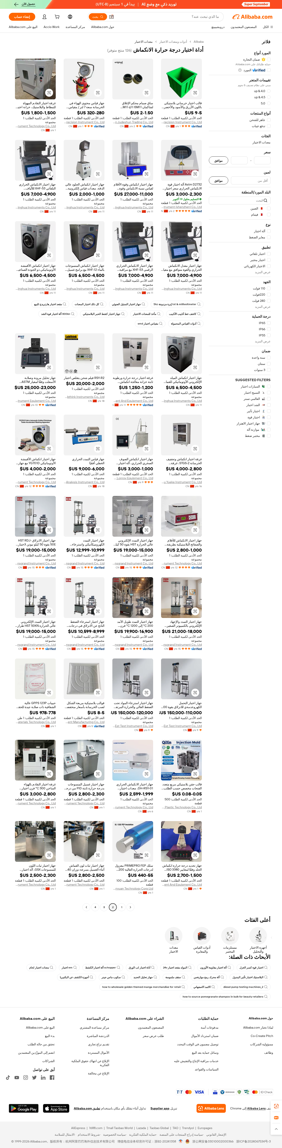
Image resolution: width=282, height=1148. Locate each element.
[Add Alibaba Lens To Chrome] (211, 1108)
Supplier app (159, 1108)
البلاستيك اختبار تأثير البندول (247, 977)
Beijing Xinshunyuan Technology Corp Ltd (132, 888)
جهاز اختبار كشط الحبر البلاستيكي (101, 313)
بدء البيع (50, 1036)
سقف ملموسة (173, 977)
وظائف (268, 1052)
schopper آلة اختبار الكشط (100, 967)
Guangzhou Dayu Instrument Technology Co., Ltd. (35, 126)
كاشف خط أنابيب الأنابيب (182, 313)
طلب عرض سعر (153, 1036)
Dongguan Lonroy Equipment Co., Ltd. (132, 478)
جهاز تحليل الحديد (143, 977)
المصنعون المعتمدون (151, 1027)
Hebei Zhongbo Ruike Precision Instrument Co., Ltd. (181, 122)
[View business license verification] (181, 1141)
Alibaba (199, 41)
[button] (111, 16)
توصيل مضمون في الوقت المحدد (198, 1044)
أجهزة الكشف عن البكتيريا (74, 977)
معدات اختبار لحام (39, 967)
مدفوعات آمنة (210, 1027)
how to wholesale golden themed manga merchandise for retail (141, 987)
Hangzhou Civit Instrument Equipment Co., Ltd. (35, 400)
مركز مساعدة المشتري (94, 1027)
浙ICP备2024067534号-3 (253, 1141)
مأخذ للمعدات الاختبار (144, 313)
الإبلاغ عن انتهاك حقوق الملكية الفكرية (90, 1063)
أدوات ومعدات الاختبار (173, 41)
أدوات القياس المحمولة (183, 323)
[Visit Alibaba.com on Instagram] (25, 1077)
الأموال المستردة (98, 1052)
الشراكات (48, 1061)
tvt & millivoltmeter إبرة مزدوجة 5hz (175, 304)
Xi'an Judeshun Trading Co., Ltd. (132, 122)
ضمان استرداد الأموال (205, 1036)
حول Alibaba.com (261, 1018)
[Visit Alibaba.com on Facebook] (52, 1077)
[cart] (56, 17)
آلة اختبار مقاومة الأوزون (213, 967)
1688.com (95, 1128)
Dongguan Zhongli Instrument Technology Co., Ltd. (35, 482)
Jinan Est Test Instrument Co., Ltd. (181, 726)
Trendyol (188, 1128)
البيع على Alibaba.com (40, 1027)
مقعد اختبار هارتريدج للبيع (48, 304)
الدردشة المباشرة (98, 1036)
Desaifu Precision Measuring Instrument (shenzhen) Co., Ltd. (181, 207)
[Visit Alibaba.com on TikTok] (8, 1077)
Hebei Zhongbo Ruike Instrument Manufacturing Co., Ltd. (84, 722)
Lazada (141, 1128)
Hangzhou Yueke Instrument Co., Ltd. (181, 482)
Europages (205, 1128)
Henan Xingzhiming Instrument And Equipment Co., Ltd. (181, 884)
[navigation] (240, 475)
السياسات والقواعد (207, 1069)
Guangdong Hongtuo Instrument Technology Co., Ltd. (132, 807)
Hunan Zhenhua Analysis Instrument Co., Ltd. (84, 482)
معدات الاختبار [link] (144, 41)
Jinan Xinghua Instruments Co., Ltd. (132, 207)
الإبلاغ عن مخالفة (98, 1073)
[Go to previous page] (130, 907)
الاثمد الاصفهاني (202, 987)
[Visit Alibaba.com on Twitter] (34, 1077)
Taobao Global (159, 1128)
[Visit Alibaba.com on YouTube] (16, 1077)
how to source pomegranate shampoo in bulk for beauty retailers (223, 996)
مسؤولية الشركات (261, 1044)
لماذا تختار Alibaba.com (258, 1027)
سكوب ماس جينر (111, 977)
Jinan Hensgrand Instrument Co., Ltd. (132, 563)
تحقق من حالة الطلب (41, 1044)
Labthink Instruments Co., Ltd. (84, 397)
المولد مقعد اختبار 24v (175, 967)
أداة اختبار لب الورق (139, 967)
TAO (175, 1128)
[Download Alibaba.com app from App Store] (56, 1108)
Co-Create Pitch (262, 1036)
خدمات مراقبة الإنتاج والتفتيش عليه (196, 1061)
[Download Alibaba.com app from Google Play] (24, 1108)
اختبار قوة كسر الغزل (251, 967)
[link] (276, 1106)
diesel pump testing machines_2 (243, 987)
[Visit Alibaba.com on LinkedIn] (43, 1077)
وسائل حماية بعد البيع (205, 1052)
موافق (218, 160)
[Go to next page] (86, 907)
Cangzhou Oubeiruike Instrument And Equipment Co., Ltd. (132, 400)
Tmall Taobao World (119, 1128)
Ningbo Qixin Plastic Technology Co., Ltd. (181, 807)
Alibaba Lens (256, 1108)
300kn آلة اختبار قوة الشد (55, 313)
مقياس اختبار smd (148, 323)
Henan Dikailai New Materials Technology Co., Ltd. (35, 722)
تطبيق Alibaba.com (87, 1108)
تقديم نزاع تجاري (98, 1044)
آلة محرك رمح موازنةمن (207, 977)
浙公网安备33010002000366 (213, 1141)
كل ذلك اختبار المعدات (87, 304)
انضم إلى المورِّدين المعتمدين (36, 1052)
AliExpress (78, 1128)
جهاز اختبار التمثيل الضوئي (126, 304)
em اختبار (67, 967)
